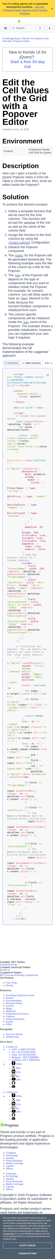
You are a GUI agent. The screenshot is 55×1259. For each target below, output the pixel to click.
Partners (10, 1016)
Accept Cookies (27, 1245)
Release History (14, 1003)
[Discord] (13, 1087)
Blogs (9, 1008)
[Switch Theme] (49, 28)
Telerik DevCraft (8, 964)
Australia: (26, 1060)
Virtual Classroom (15, 1019)
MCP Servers (7, 975)
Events (9, 1021)
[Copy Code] (48, 375)
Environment (22, 141)
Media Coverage (14, 1163)
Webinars (11, 1011)
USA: (23, 1049)
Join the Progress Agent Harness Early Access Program (25, 10)
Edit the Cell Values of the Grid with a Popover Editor (25, 39)
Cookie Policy (9, 1233)
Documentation (14, 1000)
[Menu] (5, 28)
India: (24, 1054)
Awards (10, 1158)
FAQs (9, 1024)
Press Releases (14, 1160)
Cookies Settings (27, 1253)
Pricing (9, 985)
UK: (23, 1052)
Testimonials (12, 1037)
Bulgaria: (25, 1057)
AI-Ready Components (26, 975)
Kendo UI (5, 970)
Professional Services (17, 1014)
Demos (9, 998)
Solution (15, 197)
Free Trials (11, 983)
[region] (27, 1236)
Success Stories (14, 1034)
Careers (10, 1166)
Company (11, 1153)
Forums (10, 1006)
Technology (12, 1155)
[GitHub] (13, 1084)
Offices (9, 1168)
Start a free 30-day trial (27, 64)
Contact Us (11, 1047)
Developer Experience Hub (20, 995)
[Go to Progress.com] (9, 1126)
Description (20, 166)
